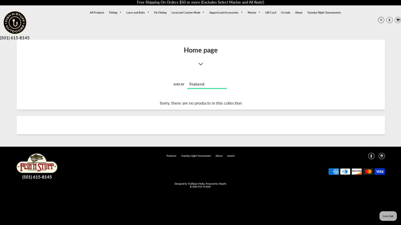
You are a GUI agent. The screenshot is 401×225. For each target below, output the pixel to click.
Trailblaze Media (196, 183)
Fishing (113, 12)
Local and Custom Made (186, 12)
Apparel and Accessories (224, 12)
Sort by (179, 84)
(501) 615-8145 (15, 38)
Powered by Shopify (216, 183)
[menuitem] (97, 12)
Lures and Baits (136, 12)
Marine (252, 12)
